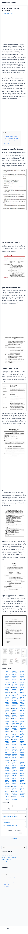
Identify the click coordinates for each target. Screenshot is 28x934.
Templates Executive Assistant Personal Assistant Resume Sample (10, 816)
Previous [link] (16, 833)
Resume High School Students (23, 729)
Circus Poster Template (6, 855)
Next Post (14, 841)
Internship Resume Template (7, 783)
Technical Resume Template (14, 728)
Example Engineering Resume (15, 694)
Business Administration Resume (23, 783)
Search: (7, 808)
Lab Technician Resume (22, 725)
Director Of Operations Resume (22, 767)
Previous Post (14, 838)
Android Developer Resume (22, 757)
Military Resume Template (22, 778)
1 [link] (20, 833)
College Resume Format (22, 734)
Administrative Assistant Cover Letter (8, 755)
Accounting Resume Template (22, 713)
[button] (17, 812)
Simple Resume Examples (7, 794)
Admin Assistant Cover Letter (8, 690)
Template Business (8, 3)
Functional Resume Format (22, 687)
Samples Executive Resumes (7, 765)
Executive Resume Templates (7, 715)
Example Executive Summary (22, 682)
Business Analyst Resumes (14, 715)
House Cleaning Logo (6, 859)
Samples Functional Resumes (14, 720)
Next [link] (24, 833)
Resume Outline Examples (14, 798)
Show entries (14, 806)
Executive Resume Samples (14, 733)
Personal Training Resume (14, 677)
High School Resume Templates (15, 689)
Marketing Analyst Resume (14, 777)
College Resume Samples (22, 788)
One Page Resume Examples (14, 747)
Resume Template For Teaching (8, 738)
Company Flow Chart (6, 861)
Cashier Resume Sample (7, 778)
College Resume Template (14, 768)
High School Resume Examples (15, 710)
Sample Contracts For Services (8, 857)
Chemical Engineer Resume (14, 788)
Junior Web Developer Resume (7, 770)
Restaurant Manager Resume (22, 752)
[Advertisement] (14, 29)
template (3, 871)
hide (10, 132)
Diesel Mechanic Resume (22, 692)
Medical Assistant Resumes (7, 679)
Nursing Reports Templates (7, 864)
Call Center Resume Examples (15, 705)
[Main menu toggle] (25, 2)
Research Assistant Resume (7, 720)
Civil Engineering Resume (22, 762)
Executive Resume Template (7, 760)
